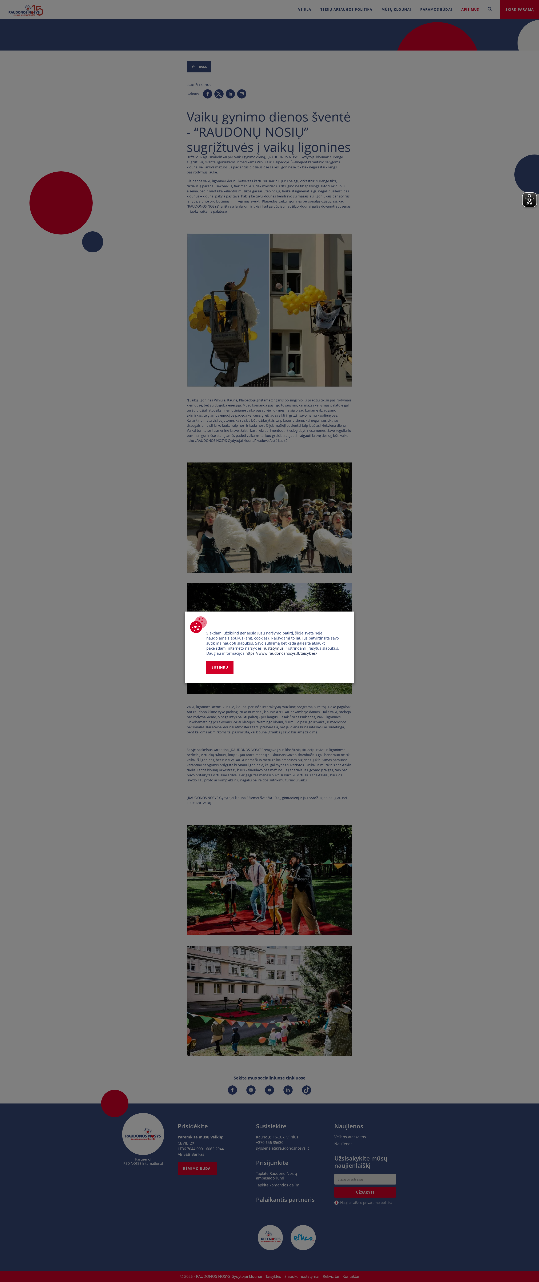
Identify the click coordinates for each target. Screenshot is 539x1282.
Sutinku (220, 667)
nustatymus (273, 648)
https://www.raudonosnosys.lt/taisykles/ (281, 653)
